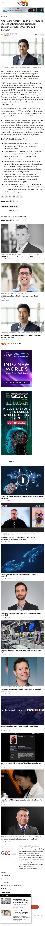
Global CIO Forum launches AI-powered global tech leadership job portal (22, 497)
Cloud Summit (5, 875)
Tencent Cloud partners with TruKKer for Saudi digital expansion (19, 727)
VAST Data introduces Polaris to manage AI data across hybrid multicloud (20, 258)
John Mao (5, 206)
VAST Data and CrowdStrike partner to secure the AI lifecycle (19, 297)
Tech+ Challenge (6, 889)
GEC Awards (5, 882)
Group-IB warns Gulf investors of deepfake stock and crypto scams (21, 764)
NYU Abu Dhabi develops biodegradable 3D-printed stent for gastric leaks (21, 801)
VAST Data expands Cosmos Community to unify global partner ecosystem (21, 336)
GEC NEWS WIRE (11, 34)
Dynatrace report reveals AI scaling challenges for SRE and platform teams (21, 690)
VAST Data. (13, 206)
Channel (4, 17)
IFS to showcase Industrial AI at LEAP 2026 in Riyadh (19, 839)
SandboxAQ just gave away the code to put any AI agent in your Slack (21, 614)
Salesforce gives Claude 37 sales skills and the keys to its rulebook (19, 575)
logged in (11, 216)
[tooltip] (2, 196)
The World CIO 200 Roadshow (11, 885)
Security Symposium (7, 879)
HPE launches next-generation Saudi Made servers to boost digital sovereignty (21, 651)
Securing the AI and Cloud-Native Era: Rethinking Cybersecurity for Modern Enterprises (18, 538)
